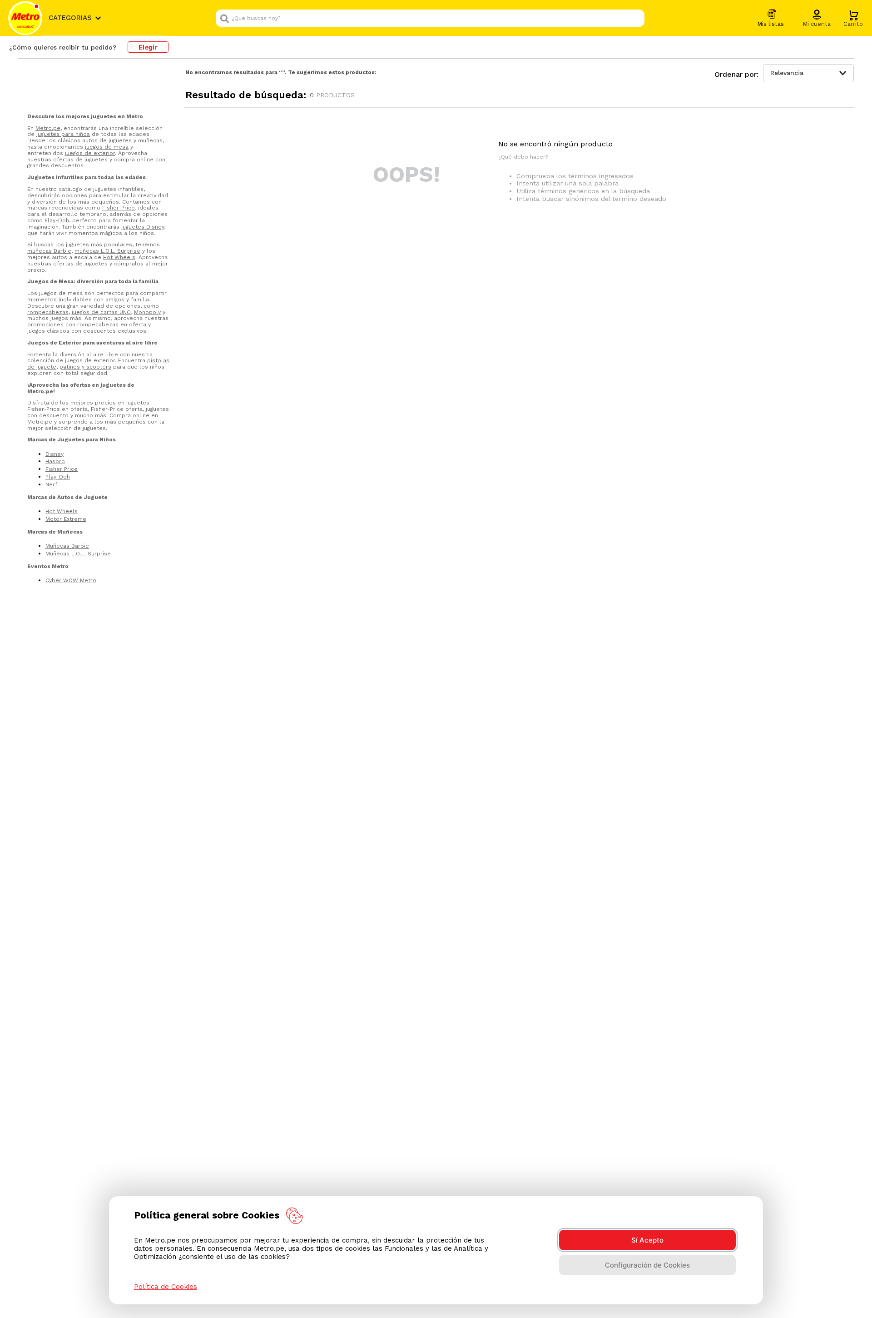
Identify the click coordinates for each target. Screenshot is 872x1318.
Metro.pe (47, 128)
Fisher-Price (118, 208)
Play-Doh (57, 220)
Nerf (51, 484)
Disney (54, 454)
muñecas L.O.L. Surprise (107, 251)
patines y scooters (85, 367)
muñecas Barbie (49, 251)
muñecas (150, 140)
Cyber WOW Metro (70, 580)
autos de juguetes (107, 140)
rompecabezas (48, 312)
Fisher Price (61, 469)
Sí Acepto (647, 1240)
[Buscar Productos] (635, 18)
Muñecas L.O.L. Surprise (78, 553)
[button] (816, 19)
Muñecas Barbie (67, 546)
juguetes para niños (63, 134)
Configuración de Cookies (647, 1265)
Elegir (148, 47)
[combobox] (430, 18)
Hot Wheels (119, 257)
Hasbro (55, 461)
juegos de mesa (107, 147)
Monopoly (147, 312)
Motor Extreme (65, 519)
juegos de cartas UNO (101, 312)
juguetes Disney (142, 227)
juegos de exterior (90, 153)
